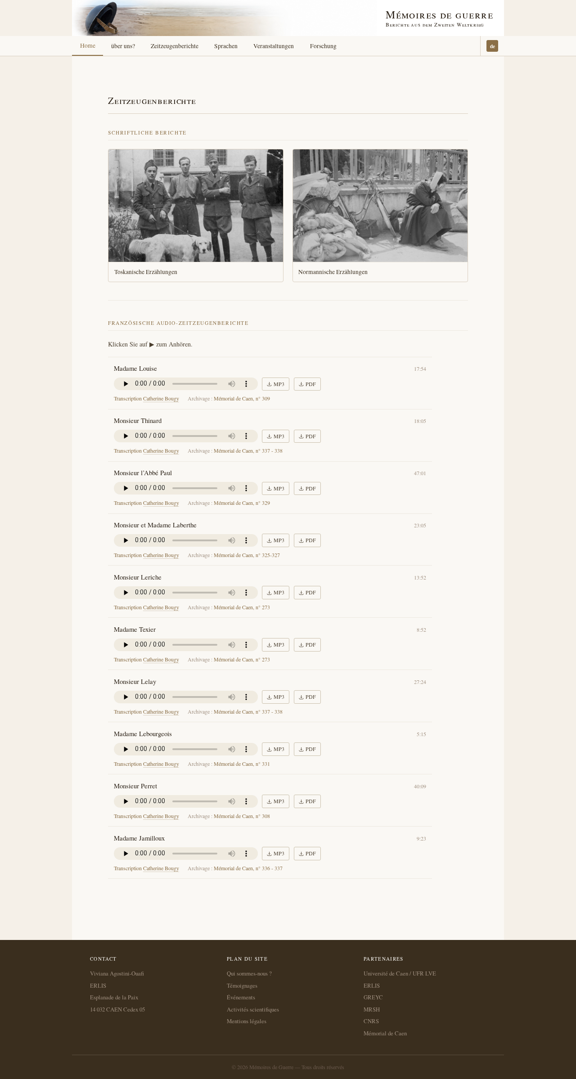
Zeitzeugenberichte (174, 46)
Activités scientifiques (253, 1009)
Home (87, 45)
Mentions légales (246, 1021)
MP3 (279, 383)
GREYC (373, 997)
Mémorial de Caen (385, 1033)
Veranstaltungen (273, 46)
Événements (241, 997)
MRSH (372, 1009)
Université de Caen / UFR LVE (400, 973)
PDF (311, 383)
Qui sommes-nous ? (249, 973)
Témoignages (242, 985)
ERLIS (98, 985)
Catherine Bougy (161, 398)
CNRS (371, 1021)
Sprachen (226, 46)
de (492, 46)
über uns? (123, 46)
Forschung (323, 46)
